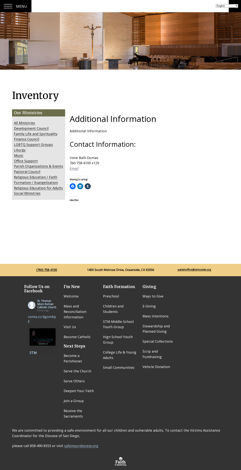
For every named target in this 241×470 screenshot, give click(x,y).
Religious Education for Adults (38, 188)
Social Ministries (27, 193)
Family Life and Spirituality (35, 134)
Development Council (31, 128)
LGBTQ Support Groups (33, 144)
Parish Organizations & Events (38, 166)
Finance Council (26, 139)
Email (74, 168)
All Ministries (24, 123)
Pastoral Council (27, 171)
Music (18, 155)
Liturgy (20, 150)
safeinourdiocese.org (81, 445)
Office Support (26, 161)
